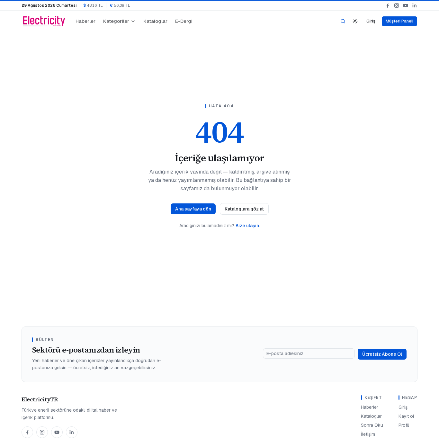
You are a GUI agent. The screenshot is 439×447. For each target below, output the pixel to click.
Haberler (85, 21)
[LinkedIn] (414, 5)
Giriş (370, 21)
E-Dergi (184, 21)
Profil (404, 425)
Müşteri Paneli (399, 21)
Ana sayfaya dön (193, 209)
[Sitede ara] (343, 21)
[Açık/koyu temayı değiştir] (355, 21)
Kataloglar (155, 21)
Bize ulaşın (247, 225)
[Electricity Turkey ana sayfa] (44, 21)
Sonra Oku (372, 425)
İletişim (368, 434)
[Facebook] (387, 5)
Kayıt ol (406, 416)
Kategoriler (116, 21)
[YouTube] (405, 5)
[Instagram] (396, 5)
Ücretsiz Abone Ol (382, 354)
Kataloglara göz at (244, 209)
